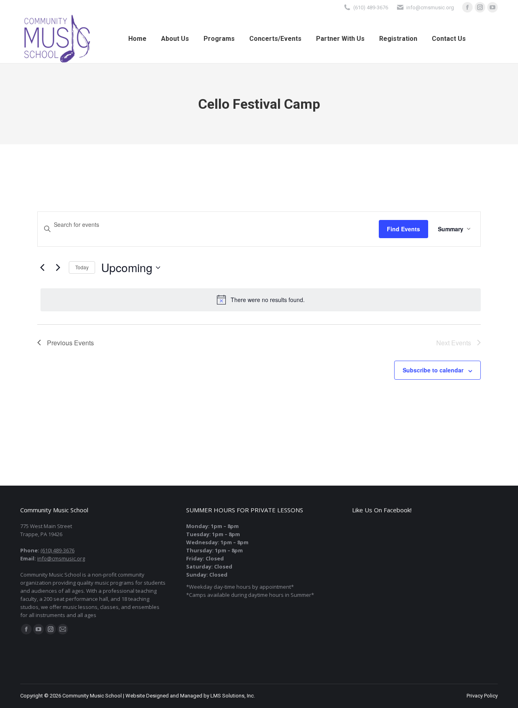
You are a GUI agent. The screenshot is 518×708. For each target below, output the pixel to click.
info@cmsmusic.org (61, 558)
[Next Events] (58, 268)
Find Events (403, 229)
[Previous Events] (42, 268)
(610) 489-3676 (370, 7)
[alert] (260, 299)
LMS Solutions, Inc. (232, 696)
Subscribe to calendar (433, 370)
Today (82, 267)
